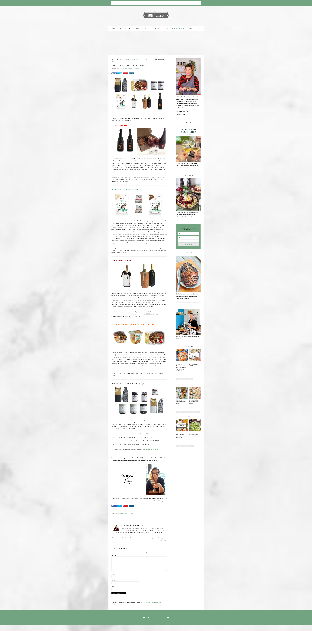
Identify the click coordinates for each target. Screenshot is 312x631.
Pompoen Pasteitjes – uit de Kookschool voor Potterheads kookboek (181, 367)
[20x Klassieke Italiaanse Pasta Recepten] (182, 425)
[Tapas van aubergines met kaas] (182, 398)
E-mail (113, 580)
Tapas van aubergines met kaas (181, 401)
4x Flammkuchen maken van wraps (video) (194, 401)
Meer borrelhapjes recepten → (188, 411)
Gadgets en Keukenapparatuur (123, 513)
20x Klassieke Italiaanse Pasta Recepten (181, 436)
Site (112, 586)
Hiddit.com (124, 252)
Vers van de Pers (118, 515)
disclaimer (159, 501)
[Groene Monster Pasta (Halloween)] (195, 425)
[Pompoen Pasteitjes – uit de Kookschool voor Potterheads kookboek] (182, 355)
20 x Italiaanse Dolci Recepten (193, 365)
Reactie (114, 555)
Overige (131, 513)
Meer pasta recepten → (185, 446)
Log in (169, 628)
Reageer (137, 68)
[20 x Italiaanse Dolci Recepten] (195, 355)
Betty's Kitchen (156, 15)
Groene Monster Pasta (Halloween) (194, 435)
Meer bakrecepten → (184, 379)
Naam (113, 574)
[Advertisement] (156, 43)
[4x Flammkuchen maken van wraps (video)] (195, 398)
